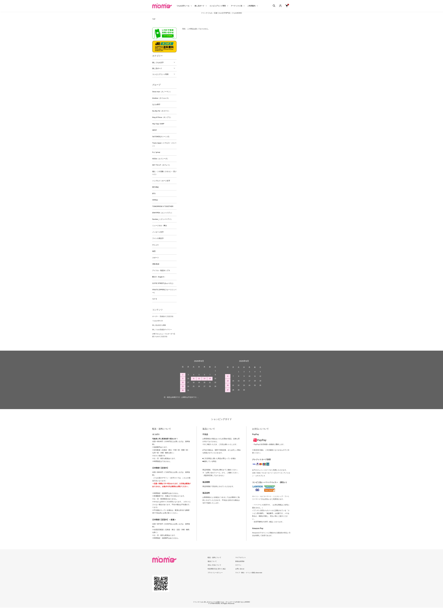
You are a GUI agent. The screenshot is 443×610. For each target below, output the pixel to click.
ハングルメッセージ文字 (161, 181)
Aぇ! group (156, 152)
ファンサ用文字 (158, 238)
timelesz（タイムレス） (161, 98)
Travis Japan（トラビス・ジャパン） (164, 144)
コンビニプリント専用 (218, 6)
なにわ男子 (156, 104)
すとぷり (155, 245)
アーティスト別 (236, 6)
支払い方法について (214, 565)
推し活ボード (199, 6)
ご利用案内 (251, 6)
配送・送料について (214, 557)
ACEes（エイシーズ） (160, 159)
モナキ (154, 299)
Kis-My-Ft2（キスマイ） (161, 111)
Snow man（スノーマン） (161, 92)
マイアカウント (240, 557)
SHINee (155, 200)
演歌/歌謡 (155, 264)
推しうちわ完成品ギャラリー (162, 329)
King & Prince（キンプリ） (162, 117)
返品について (212, 561)
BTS (153, 193)
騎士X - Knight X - (158, 277)
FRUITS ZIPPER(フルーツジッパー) (164, 291)
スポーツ (155, 258)
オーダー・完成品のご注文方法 (162, 316)
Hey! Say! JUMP (158, 124)
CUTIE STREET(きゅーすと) (162, 283)
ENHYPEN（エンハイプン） (162, 213)
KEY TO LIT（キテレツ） (161, 165)
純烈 (154, 251)
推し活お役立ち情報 (159, 325)
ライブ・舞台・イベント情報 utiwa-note (248, 572)
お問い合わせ (239, 569)
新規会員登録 (239, 561)
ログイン (238, 565)
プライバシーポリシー (215, 572)
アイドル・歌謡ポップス (161, 270)
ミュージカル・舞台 (159, 225)
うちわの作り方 (157, 321)
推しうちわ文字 (158, 62)
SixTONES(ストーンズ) (160, 136)
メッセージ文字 (158, 232)
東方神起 (155, 187)
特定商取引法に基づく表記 (217, 569)
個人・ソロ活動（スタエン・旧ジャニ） (164, 173)
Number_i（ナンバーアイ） (162, 219)
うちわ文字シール (183, 6)
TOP (153, 19)
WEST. (154, 130)
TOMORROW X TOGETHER (162, 206)
